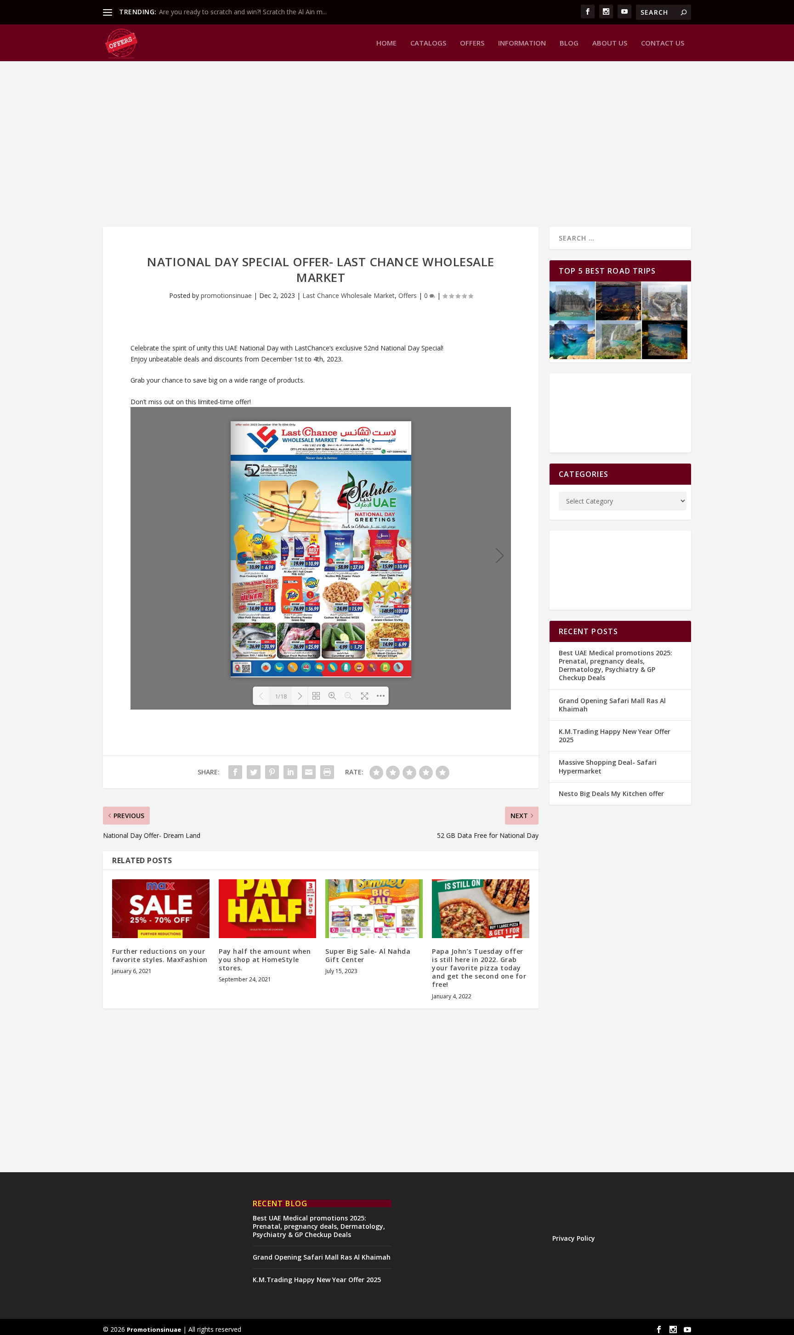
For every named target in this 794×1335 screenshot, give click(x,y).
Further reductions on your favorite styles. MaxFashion (160, 955)
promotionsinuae (226, 295)
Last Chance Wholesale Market (348, 295)
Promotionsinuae (154, 1329)
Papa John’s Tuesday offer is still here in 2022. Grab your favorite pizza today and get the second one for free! (479, 968)
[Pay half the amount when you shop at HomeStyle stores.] (267, 908)
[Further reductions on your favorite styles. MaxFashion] (161, 908)
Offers (472, 43)
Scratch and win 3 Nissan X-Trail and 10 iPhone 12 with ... (243, 11)
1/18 (281, 696)
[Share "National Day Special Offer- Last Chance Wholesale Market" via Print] (327, 772)
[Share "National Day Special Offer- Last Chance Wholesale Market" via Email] (309, 772)
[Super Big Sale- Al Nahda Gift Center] (374, 908)
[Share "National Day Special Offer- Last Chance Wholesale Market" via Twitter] (253, 772)
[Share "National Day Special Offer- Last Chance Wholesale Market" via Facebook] (235, 772)
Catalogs (428, 43)
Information (522, 43)
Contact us (662, 43)
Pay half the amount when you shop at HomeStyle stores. (265, 959)
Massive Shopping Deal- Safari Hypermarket (608, 766)
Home (386, 43)
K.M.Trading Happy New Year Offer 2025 (614, 735)
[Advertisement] (378, 144)
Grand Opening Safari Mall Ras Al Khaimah (612, 704)
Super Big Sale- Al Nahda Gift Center (367, 955)
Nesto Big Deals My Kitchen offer (611, 793)
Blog (569, 43)
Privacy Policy (573, 1238)
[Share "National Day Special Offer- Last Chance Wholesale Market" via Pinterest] (272, 772)
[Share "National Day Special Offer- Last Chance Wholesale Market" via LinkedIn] (290, 772)
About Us (609, 43)
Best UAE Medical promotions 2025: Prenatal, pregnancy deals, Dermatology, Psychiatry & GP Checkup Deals (615, 665)
